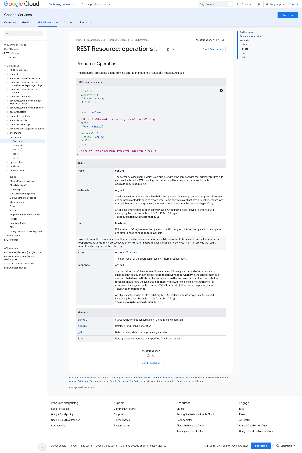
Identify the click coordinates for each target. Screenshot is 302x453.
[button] (23, 53)
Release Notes (122, 420)
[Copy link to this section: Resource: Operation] (119, 64)
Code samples (184, 420)
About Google (58, 445)
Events (243, 414)
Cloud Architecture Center (191, 425)
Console (246, 4)
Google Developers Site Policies (126, 381)
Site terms (86, 445)
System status (122, 425)
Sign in (294, 4)
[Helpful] (217, 40)
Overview (10, 22)
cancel (82, 319)
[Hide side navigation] (42, 446)
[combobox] (216, 4)
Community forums (125, 408)
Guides (26, 22)
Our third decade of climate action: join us (143, 445)
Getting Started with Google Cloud (195, 414)
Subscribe (261, 445)
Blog (241, 408)
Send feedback (212, 49)
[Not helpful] (223, 40)
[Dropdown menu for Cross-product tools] (110, 4)
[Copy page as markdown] (168, 49)
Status (98, 126)
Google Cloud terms (106, 445)
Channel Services (18, 15)
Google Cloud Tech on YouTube (256, 431)
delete (82, 326)
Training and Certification (190, 431)
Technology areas (59, 4)
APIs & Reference (47, 22)
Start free (288, 15)
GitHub (180, 408)
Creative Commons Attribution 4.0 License (164, 377)
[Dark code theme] (221, 90)
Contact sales (58, 425)
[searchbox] (23, 33)
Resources (86, 22)
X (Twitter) (245, 420)
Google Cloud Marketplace (65, 420)
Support (69, 22)
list (80, 338)
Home (79, 40)
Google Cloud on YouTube (253, 425)
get (80, 332)
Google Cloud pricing (62, 414)
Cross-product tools (94, 4)
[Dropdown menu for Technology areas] (74, 4)
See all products (60, 408)
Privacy (74, 445)
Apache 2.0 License (79, 381)
